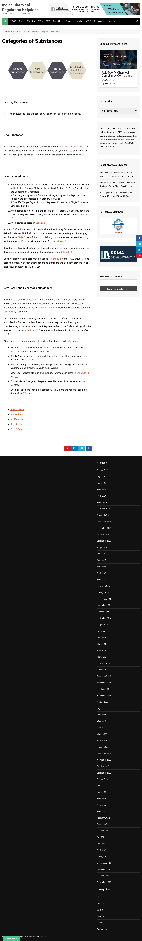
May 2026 (101, 489)
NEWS (13, 21)
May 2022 (101, 798)
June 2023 (101, 715)
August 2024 (102, 624)
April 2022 (101, 805)
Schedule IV (43, 307)
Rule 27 (62, 241)
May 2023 (101, 721)
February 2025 (103, 586)
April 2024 (101, 650)
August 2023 (102, 702)
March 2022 (102, 811)
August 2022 (102, 779)
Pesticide (57, 21)
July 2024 (101, 631)
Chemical (101, 903)
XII (83, 258)
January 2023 (103, 747)
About (112, 21)
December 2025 (104, 521)
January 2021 (103, 856)
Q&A (88, 21)
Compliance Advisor (74, 21)
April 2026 (101, 496)
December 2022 (104, 753)
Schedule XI (83, 372)
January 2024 (103, 669)
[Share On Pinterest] (67, 448)
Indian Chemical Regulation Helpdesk (20, 7)
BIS (39, 21)
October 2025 (103, 534)
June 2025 (101, 560)
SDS (48, 21)
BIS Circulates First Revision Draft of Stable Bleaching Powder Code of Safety (117, 174)
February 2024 (103, 663)
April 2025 (101, 573)
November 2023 (104, 682)
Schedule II (41, 222)
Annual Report (17, 414)
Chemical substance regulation (115, 139)
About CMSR (17, 409)
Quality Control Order (126, 143)
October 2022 (103, 766)
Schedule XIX (31, 330)
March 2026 (102, 502)
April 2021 (101, 850)
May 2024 (101, 644)
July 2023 (101, 708)
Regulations (99, 21)
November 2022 (104, 760)
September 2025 (104, 541)
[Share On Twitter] (81, 448)
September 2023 (104, 695)
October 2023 (103, 689)
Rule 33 (23, 237)
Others (100, 923)
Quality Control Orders (107, 147)
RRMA (43, 937)
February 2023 (103, 740)
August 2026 (102, 470)
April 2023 (101, 727)
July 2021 (101, 837)
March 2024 (102, 657)
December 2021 (104, 824)
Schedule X (57, 258)
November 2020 (104, 869)
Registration (16, 424)
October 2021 (103, 830)
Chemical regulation (116, 136)
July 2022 (101, 785)
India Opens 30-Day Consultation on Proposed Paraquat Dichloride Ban (116, 194)
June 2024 (101, 637)
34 (30, 237)
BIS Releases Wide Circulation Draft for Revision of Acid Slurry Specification (117, 184)
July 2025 (101, 554)
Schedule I (82, 214)
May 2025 (101, 567)
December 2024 (104, 599)
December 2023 (104, 676)
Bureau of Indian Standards (114, 128)
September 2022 (104, 773)
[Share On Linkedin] (74, 448)
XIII (16, 376)
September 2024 (104, 618)
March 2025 (102, 579)
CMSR (30, 21)
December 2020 (104, 863)
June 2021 (101, 843)
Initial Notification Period (71, 146)
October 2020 (103, 876)
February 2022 (103, 818)
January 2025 (103, 592)
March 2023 (102, 734)
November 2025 (104, 528)
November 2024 (104, 605)
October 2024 (103, 612)
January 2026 (103, 515)
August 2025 (102, 547)
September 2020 (104, 882)
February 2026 (103, 508)
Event (21, 21)
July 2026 (101, 476)
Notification (16, 419)
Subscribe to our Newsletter (111, 276)
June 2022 (101, 792)
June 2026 (101, 483)
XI (72, 258)
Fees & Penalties (18, 429)
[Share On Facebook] (89, 448)
